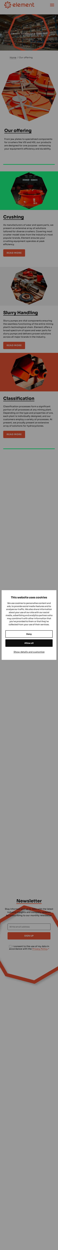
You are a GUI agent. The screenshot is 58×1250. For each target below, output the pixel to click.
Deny (29, 634)
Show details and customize (29, 652)
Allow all (29, 643)
